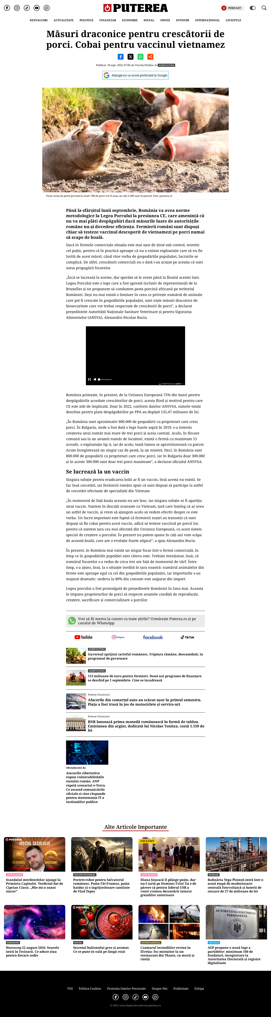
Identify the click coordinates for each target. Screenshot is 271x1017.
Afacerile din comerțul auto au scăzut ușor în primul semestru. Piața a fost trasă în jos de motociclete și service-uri (144, 702)
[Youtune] (37, 8)
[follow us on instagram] (118, 637)
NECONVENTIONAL (84, 874)
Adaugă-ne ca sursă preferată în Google (139, 75)
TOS (70, 988)
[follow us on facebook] (153, 637)
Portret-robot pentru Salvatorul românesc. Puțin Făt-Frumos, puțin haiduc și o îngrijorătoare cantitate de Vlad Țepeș (101, 885)
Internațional (150, 942)
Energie (214, 874)
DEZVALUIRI (39, 20)
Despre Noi (159, 988)
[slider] (105, 380)
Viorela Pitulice (144, 65)
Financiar (107, 20)
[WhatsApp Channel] (47, 8)
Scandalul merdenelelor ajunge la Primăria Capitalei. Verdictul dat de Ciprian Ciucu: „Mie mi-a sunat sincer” (34, 885)
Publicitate (180, 988)
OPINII (165, 20)
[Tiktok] (27, 8)
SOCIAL (149, 20)
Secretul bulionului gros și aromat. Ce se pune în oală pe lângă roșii (101, 949)
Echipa (199, 988)
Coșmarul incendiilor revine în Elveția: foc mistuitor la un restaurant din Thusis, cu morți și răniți (167, 953)
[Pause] (89, 379)
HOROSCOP (13, 942)
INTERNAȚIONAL (207, 20)
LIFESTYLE (233, 20)
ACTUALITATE (64, 20)
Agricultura (166, 65)
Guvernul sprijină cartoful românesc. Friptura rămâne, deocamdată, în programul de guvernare (145, 656)
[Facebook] (7, 8)
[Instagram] (17, 8)
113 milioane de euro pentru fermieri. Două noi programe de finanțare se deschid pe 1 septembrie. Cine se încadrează (145, 678)
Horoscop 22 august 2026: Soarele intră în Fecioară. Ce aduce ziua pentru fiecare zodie (32, 951)
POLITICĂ (86, 20)
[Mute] (95, 379)
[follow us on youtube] (83, 637)
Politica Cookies (90, 988)
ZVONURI (182, 20)
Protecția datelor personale (126, 988)
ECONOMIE (130, 20)
